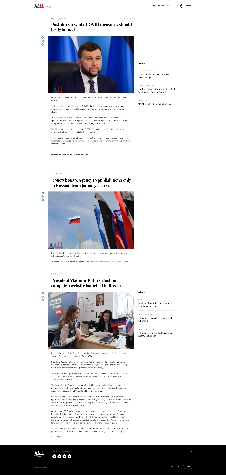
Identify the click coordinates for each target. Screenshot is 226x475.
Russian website (102, 262)
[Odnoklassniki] (42, 41)
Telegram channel (120, 262)
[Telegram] (42, 44)
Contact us (66, 451)
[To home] (42, 6)
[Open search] (154, 6)
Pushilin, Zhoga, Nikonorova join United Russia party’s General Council (156, 90)
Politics (141, 86)
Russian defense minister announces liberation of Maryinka (155, 304)
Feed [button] (168, 6)
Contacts (55, 451)
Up (190, 451)
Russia (53, 274)
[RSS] (54, 456)
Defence (141, 299)
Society (54, 18)
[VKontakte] (42, 37)
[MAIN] (69, 456)
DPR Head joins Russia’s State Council (155, 104)
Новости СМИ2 (56, 437)
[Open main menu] (158, 6)
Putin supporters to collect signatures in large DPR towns (155, 334)
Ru (163, 6)
